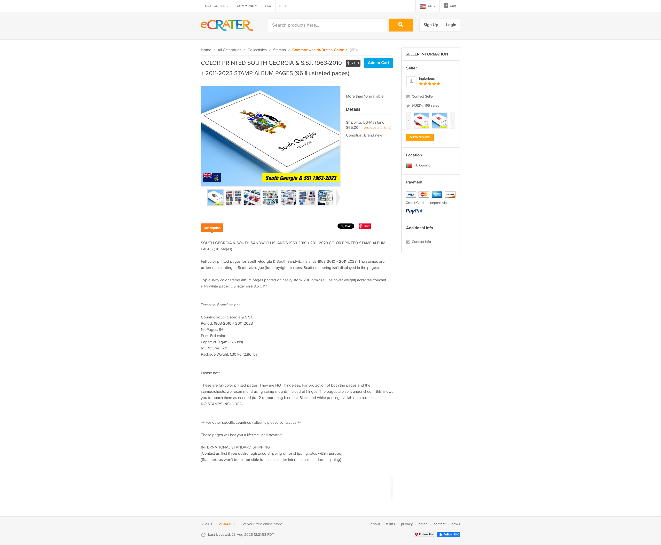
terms (390, 524)
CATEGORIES (215, 6)
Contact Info (421, 242)
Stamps (279, 50)
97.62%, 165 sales (425, 105)
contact (439, 524)
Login (451, 24)
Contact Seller (422, 96)
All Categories (229, 50)
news (455, 524)
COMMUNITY (247, 6)
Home (206, 50)
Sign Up (430, 24)
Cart (452, 6)
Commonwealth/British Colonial (320, 50)
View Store (420, 137)
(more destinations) (375, 127)
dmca (423, 524)
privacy (407, 524)
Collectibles (257, 50)
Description (212, 228)
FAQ (268, 6)
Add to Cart (378, 62)
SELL (283, 6)
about (375, 524)
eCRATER (227, 524)
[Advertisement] (295, 487)
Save (367, 226)
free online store (269, 524)
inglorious (427, 78)
